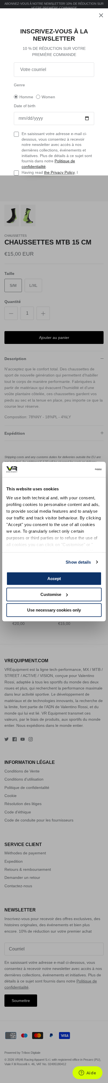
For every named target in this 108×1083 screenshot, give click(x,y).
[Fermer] (101, 15)
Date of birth (24, 106)
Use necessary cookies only (54, 610)
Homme (26, 97)
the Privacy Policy (59, 172)
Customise (50, 594)
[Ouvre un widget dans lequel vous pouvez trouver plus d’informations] (87, 1073)
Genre (19, 85)
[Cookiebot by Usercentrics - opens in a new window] (78, 469)
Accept (54, 578)
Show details (78, 562)
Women (48, 97)
